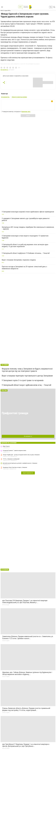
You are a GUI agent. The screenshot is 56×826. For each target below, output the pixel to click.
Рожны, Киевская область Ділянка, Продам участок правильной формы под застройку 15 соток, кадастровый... (26, 709)
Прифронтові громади (15, 413)
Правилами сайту (26, 111)
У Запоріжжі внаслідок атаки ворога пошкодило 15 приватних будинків (25, 237)
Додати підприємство (28, 473)
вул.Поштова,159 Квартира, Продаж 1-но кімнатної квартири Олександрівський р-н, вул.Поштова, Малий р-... (24, 601)
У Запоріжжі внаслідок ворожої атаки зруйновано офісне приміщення (28, 212)
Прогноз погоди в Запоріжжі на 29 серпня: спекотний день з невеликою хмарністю (24, 268)
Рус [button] (51, 7)
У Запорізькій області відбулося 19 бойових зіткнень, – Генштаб (26, 253)
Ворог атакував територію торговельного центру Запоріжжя (27, 376)
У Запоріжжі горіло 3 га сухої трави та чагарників (22, 380)
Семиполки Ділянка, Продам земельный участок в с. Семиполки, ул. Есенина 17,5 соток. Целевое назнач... (27, 637)
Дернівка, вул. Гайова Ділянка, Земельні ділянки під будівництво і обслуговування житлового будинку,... (27, 673)
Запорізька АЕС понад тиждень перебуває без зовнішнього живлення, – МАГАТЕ (28, 228)
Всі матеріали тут (28, 436)
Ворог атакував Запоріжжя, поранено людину (19, 260)
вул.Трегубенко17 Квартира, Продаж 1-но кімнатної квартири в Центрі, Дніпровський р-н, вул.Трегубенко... (25, 745)
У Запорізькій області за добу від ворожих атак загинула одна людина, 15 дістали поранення (25, 245)
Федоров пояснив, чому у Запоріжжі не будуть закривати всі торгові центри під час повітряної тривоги (27, 370)
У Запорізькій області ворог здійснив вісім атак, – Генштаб (26, 385)
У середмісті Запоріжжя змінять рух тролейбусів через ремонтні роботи (26, 219)
